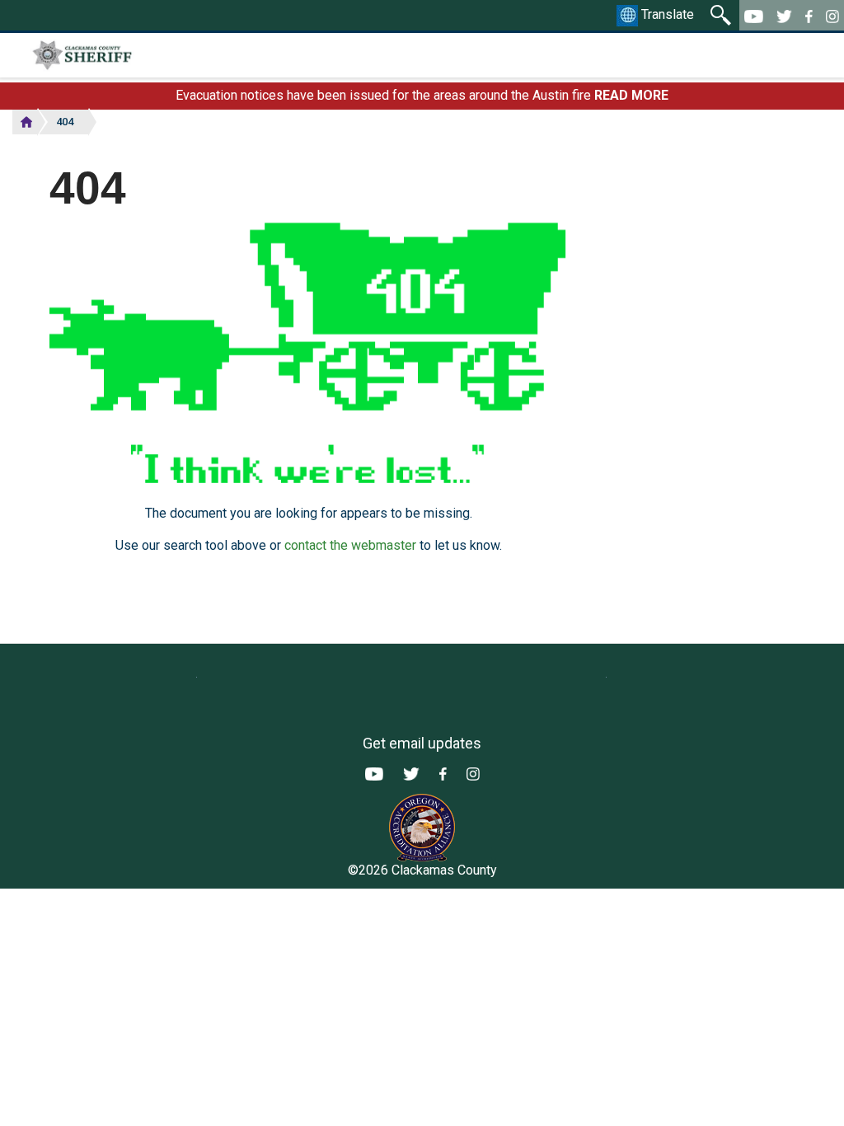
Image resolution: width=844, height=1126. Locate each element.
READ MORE (631, 95)
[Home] (126, 55)
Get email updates (422, 743)
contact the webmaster (350, 545)
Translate (666, 14)
